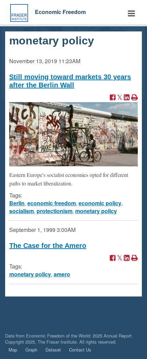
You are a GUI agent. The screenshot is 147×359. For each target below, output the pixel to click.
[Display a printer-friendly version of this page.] (134, 97)
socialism (21, 211)
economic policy (100, 203)
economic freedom (51, 203)
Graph (31, 349)
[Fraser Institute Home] (19, 12)
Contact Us (80, 349)
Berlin (17, 203)
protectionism (54, 211)
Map (13, 349)
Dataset (53, 349)
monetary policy (96, 211)
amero (62, 274)
